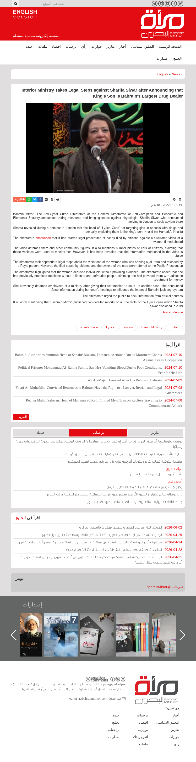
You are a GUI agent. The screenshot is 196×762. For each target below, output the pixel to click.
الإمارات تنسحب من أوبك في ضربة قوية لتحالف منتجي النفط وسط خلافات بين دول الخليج (112, 534)
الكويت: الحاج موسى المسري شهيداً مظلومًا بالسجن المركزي (130, 527)
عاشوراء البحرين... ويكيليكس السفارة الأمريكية (65, 624)
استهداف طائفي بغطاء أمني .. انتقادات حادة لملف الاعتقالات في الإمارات (124, 549)
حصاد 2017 (102, 619)
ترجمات (70, 46)
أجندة (29, 46)
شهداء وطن (30, 619)
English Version (25, 14)
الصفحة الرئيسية (170, 46)
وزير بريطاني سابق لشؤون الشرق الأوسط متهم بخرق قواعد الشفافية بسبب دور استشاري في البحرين (114, 494)
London (128, 327)
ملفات (42, 46)
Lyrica (110, 327)
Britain (174, 327)
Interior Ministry (151, 327)
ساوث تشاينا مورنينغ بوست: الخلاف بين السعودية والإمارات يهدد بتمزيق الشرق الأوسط (123, 453)
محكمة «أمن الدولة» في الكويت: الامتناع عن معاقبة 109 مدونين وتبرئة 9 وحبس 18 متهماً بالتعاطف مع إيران (100, 542)
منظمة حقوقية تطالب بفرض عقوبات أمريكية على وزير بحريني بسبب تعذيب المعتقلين (124, 461)
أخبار (123, 46)
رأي (84, 46)
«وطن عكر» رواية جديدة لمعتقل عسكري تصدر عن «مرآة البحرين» (137, 627)
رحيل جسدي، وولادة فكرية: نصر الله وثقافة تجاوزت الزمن (144, 484)
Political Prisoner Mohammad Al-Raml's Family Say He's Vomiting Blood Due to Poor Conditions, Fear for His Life (100, 370)
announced (43, 238)
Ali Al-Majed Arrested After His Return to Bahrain (135, 380)
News (176, 74)
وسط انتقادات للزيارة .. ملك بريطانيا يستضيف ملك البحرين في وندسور (134, 501)
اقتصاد (56, 46)
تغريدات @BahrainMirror (165, 587)
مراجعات (114, 730)
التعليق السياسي (142, 46)
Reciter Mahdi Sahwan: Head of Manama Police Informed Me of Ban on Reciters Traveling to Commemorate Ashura (104, 403)
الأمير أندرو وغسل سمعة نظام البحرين (156, 471)
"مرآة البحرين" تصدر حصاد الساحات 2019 (173, 624)
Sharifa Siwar (89, 327)
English (162, 74)
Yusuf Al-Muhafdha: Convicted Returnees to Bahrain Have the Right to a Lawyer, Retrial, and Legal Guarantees (99, 390)
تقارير (111, 46)
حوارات (96, 46)
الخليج (177, 58)
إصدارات (162, 58)
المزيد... (21, 417)
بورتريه (143, 730)
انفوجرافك (140, 737)
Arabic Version (173, 312)
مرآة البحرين (162, 23)
